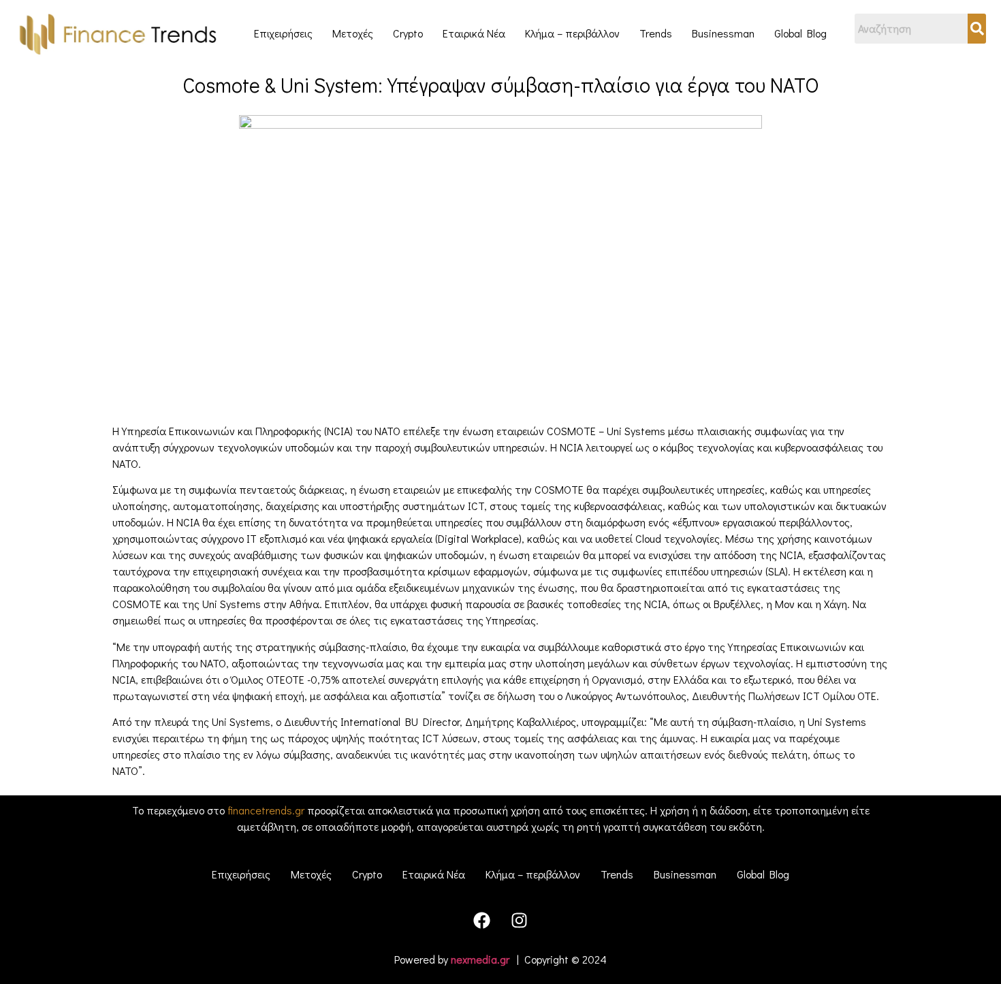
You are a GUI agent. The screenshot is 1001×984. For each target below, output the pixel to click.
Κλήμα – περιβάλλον (572, 33)
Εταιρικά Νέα (474, 33)
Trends (655, 33)
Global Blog (800, 33)
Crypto (408, 33)
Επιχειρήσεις (283, 33)
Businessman (723, 33)
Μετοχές (352, 33)
